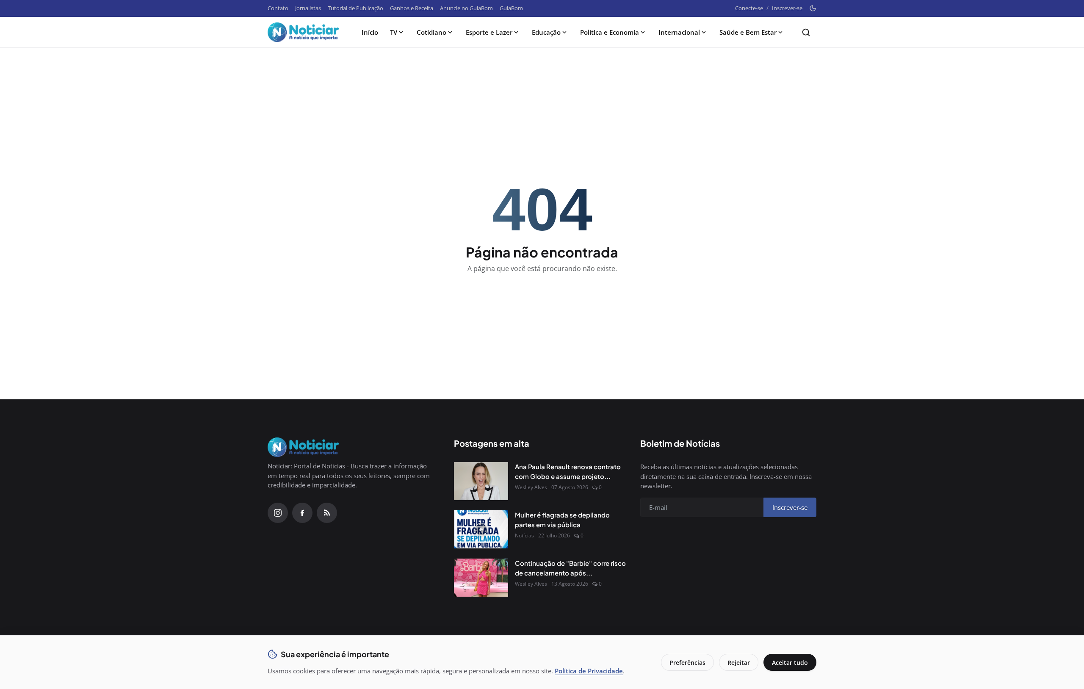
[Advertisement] (542, 77)
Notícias (524, 535)
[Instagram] (278, 513)
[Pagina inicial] (303, 32)
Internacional (679, 32)
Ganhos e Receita (411, 8)
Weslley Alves (531, 487)
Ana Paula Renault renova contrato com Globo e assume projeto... (568, 471)
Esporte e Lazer (489, 32)
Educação (546, 32)
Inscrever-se (787, 8)
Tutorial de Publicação (355, 8)
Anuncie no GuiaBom (466, 8)
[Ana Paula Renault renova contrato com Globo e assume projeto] (481, 481)
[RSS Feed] (327, 513)
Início (370, 32)
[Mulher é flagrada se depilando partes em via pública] (481, 529)
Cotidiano (431, 32)
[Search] (806, 32)
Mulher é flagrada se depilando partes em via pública (562, 520)
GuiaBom (511, 8)
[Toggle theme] (812, 8)
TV (393, 32)
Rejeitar (738, 663)
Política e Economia (609, 32)
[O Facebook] (302, 513)
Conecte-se (749, 8)
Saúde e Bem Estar (748, 32)
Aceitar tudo (790, 663)
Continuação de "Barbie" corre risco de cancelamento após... (570, 568)
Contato (278, 8)
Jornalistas (308, 8)
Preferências (687, 663)
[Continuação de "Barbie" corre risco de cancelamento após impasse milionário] (481, 578)
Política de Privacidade (589, 671)
